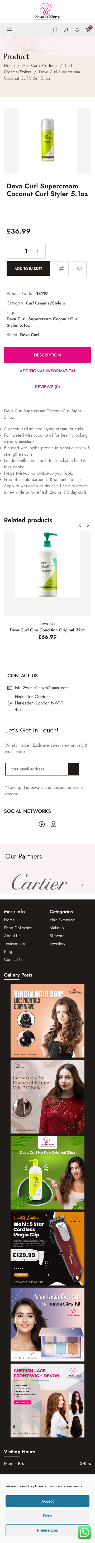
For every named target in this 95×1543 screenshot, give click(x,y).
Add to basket (28, 268)
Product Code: (20, 293)
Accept (47, 1501)
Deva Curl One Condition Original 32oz (47, 630)
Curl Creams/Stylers (45, 303)
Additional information (47, 371)
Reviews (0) (47, 387)
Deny (47, 1515)
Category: (16, 303)
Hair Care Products (39, 66)
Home (9, 66)
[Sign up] (73, 769)
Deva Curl (16, 319)
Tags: (11, 312)
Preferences (47, 1530)
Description (47, 355)
